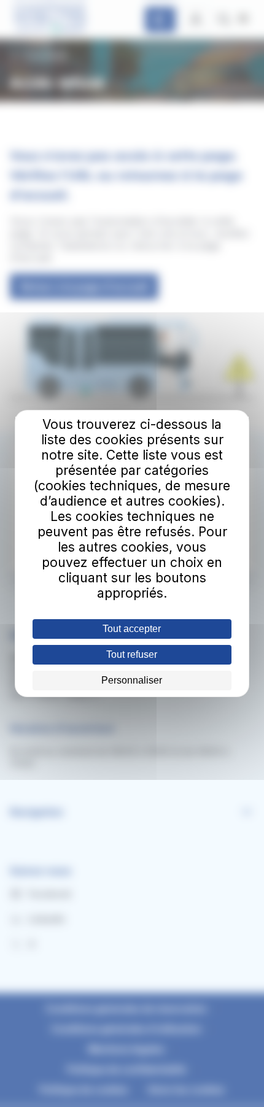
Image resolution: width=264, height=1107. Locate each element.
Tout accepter (132, 628)
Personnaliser (131, 680)
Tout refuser (131, 654)
